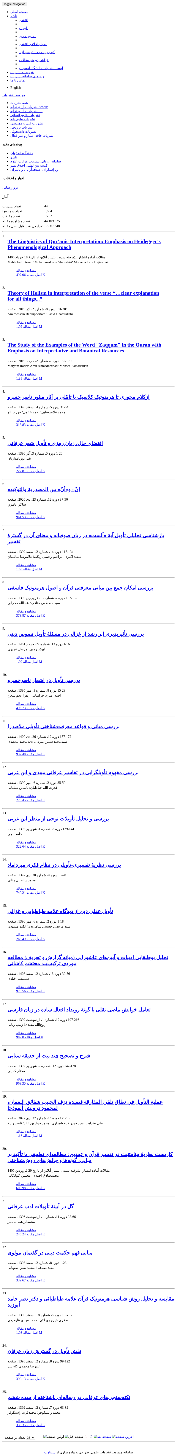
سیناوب (49, 1452)
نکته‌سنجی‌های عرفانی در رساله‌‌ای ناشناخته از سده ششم (69, 1397)
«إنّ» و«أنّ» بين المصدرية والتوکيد (44, 489)
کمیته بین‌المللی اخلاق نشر (29, 165)
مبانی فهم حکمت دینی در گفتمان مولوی (50, 1253)
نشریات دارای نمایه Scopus (29, 107)
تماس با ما (17, 80)
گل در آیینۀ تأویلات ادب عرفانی (41, 1206)
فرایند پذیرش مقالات (34, 60)
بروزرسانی (10, 187)
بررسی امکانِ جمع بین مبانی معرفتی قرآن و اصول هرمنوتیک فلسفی (80, 587)
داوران (23, 28)
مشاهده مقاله (26, 270)
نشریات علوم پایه (22, 119)
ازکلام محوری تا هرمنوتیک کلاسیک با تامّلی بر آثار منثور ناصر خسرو (79, 397)
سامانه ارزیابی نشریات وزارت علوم (35, 161)
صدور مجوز (27, 36)
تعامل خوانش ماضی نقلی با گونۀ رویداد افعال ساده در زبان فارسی (79, 1009)
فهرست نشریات (22, 72)
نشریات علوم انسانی (25, 115)
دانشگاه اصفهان (21, 153)
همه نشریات (19, 103)
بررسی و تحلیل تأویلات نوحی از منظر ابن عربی (58, 818)
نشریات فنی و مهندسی (26, 123)
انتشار (23, 20)
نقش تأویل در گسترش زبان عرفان (44, 1351)
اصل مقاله (30, 275)
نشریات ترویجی (21, 127)
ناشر (13, 16)
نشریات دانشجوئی (23, 131)
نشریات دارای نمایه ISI (26, 111)
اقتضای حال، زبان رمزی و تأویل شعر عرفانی (55, 443)
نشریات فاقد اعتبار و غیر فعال (32, 135)
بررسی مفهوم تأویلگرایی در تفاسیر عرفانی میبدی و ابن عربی (73, 772)
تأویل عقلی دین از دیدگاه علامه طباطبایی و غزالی (60, 911)
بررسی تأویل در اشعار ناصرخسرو (44, 680)
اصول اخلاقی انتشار (33, 44)
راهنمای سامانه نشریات (27, 76)
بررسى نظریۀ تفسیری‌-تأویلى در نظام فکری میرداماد (64, 865)
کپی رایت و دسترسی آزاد (37, 52)
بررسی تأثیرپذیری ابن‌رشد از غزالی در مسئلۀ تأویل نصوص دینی (76, 634)
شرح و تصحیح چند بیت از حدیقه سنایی (49, 1055)
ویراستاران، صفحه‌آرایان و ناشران (34, 169)
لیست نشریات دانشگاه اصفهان (41, 68)
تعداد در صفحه (15, 1437)
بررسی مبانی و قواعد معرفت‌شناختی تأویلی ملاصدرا (64, 726)
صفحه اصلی (19, 12)
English (15, 87)
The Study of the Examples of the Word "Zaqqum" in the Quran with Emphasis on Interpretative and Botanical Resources (84, 347)
